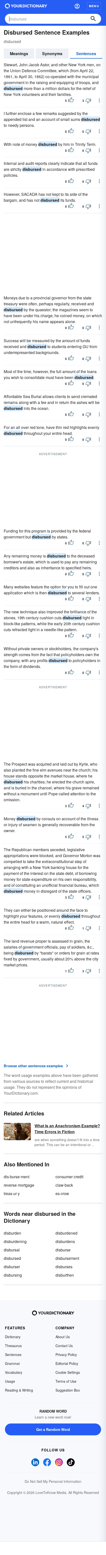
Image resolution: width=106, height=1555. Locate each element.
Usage (10, 1381)
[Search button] (93, 18)
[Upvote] (71, 100)
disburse (63, 1250)
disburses (63, 1266)
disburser (12, 1266)
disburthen (64, 1275)
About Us (62, 1336)
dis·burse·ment (16, 1176)
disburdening (15, 1241)
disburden (12, 1233)
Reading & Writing (19, 1390)
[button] (77, 6)
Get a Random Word (53, 1429)
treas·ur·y (12, 1193)
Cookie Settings (67, 1372)
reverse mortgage (19, 1185)
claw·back (64, 1185)
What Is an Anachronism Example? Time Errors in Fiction (67, 1128)
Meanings (19, 53)
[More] (99, 100)
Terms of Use (65, 1381)
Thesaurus (13, 1345)
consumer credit (69, 1176)
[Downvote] (88, 100)
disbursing (13, 1275)
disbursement (67, 1258)
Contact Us (64, 1345)
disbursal (12, 1250)
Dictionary (12, 1336)
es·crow (62, 1193)
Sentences (86, 53)
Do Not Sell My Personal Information (53, 1481)
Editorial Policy (66, 1363)
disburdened (66, 1233)
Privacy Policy (66, 1354)
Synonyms (52, 53)
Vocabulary (13, 1372)
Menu (94, 6)
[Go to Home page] (26, 6)
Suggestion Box (67, 1390)
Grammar (12, 1363)
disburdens (65, 1241)
